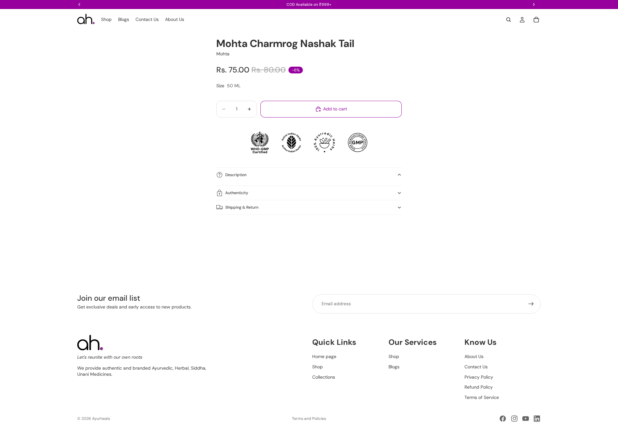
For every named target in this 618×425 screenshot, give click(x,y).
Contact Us (476, 367)
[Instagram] (514, 418)
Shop (317, 367)
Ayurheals (101, 418)
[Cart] (536, 20)
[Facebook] (503, 418)
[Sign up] (531, 304)
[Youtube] (525, 418)
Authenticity (236, 192)
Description (236, 174)
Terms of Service (481, 397)
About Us (473, 356)
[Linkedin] (537, 418)
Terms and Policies (309, 418)
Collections (323, 377)
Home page (324, 356)
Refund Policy (478, 387)
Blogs (394, 367)
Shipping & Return (241, 207)
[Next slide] (534, 238)
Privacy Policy (478, 377)
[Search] (508, 20)
